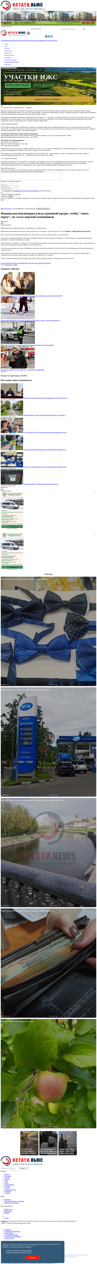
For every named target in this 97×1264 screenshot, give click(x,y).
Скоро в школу (8, 64)
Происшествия (36, 40)
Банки (7, 1183)
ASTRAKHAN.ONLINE (12, 1231)
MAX (8, 1213)
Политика (28, 40)
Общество (14, 40)
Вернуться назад (6, 208)
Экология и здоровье (9, 55)
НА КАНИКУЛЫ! (51, 40)
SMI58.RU (8, 1230)
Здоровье (7, 1186)
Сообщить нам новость (43, 208)
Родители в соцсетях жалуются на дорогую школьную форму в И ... (45, 467)
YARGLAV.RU (9, 1238)
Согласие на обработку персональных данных (19, 1250)
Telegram (9, 1211)
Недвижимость (9, 1184)
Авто (6, 1181)
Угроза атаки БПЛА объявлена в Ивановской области (40, 484)
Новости (8, 40)
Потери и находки (9, 50)
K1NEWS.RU (9, 1233)
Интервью (8, 1176)
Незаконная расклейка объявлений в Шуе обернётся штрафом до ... (45, 449)
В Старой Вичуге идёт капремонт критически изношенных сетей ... (45, 432)
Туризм (6, 44)
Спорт (6, 46)
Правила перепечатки (12, 1203)
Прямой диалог (8, 53)
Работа (7, 1179)
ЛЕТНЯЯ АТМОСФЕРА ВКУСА (12, 62)
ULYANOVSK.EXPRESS (13, 1236)
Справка (7, 1178)
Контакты (8, 1199)
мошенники (8, 265)
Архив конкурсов (10, 1190)
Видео (43, 40)
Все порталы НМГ (7, 1226)
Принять (32, 1257)
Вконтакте (9, 1209)
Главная (3, 40)
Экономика (21, 40)
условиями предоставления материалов (26, 191)
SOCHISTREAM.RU (11, 1235)
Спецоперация (8, 57)
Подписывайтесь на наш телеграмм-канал (14, 263)
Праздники (7, 48)
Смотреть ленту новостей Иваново (39, 263)
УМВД (15, 265)
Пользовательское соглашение (14, 1201)
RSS (7, 1218)
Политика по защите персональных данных (18, 1252)
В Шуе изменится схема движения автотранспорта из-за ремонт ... (44, 415)
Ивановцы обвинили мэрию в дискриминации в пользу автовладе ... (45, 398)
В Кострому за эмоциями (10, 59)
